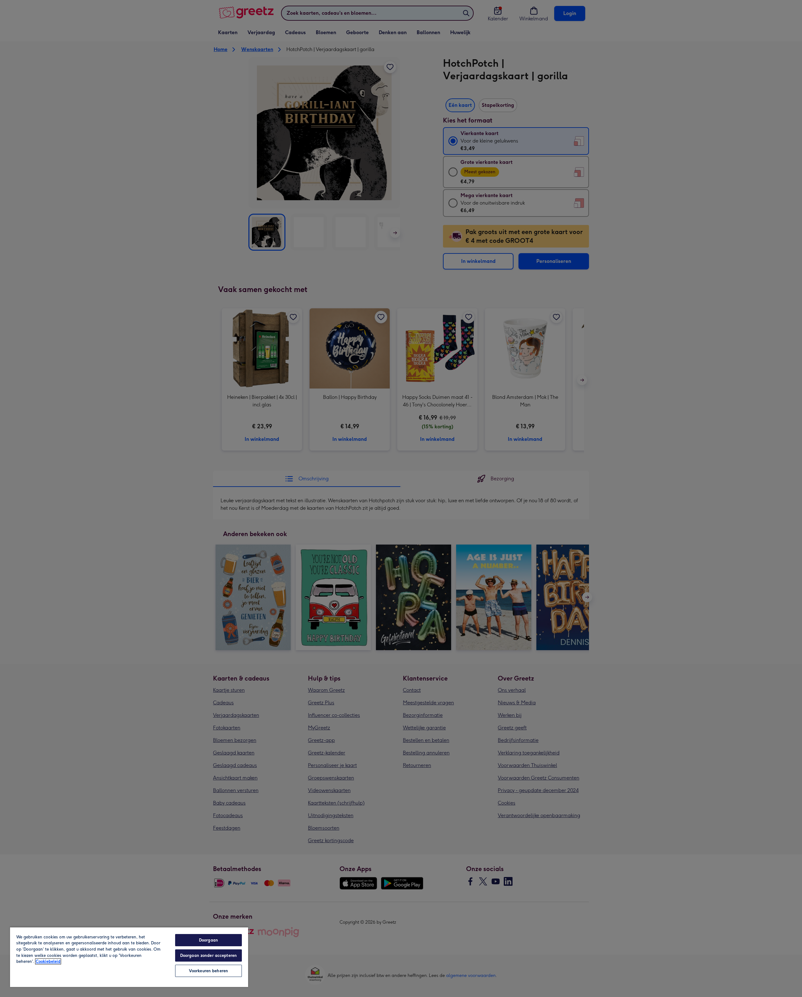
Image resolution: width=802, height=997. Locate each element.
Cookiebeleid (48, 961)
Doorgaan (208, 940)
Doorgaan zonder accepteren (208, 955)
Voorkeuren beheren (208, 970)
